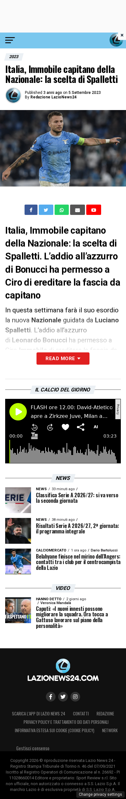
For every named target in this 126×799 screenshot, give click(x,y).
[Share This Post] (62, 210)
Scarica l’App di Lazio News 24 (38, 714)
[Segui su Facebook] (51, 697)
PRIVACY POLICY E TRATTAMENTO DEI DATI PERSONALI (66, 722)
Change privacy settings (100, 794)
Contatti (81, 714)
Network (110, 730)
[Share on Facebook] (32, 210)
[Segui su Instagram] (75, 697)
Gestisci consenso (32, 748)
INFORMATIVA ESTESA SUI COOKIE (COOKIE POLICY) (54, 730)
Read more (60, 358)
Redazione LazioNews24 (53, 97)
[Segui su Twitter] (63, 697)
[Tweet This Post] (47, 210)
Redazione (105, 714)
